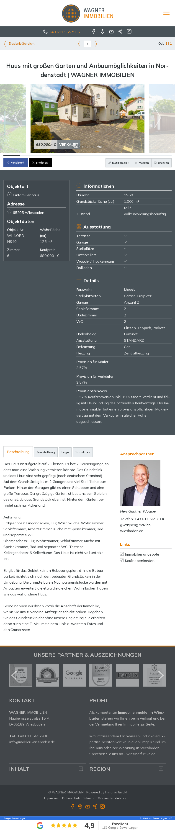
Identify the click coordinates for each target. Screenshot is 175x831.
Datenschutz (71, 798)
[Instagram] (129, 32)
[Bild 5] (79, 155)
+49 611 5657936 (64, 32)
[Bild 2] (28, 155)
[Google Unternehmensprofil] (103, 32)
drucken (163, 162)
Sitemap (89, 798)
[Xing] (120, 32)
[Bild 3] (45, 155)
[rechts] (95, 43)
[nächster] (161, 675)
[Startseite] (87, 13)
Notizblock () (120, 162)
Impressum (51, 798)
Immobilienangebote (142, 554)
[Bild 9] (146, 155)
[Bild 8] (129, 155)
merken (143, 162)
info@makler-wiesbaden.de (32, 742)
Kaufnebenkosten (139, 560)
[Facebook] (94, 32)
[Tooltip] (169, 818)
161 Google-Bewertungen (120, 827)
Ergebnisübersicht (21, 43)
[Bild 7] (112, 155)
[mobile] (166, 13)
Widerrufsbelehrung (112, 798)
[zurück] (14, 675)
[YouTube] (111, 32)
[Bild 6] (96, 155)
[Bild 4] (62, 155)
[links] (79, 43)
